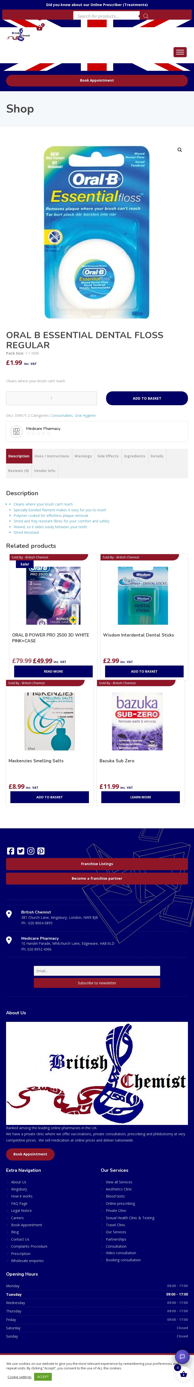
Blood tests (115, 1196)
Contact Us (20, 1239)
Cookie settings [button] (20, 1377)
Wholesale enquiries (27, 1260)
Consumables (62, 415)
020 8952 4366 (39, 949)
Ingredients (134, 456)
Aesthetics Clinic (119, 1189)
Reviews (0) (18, 470)
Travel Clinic (115, 1224)
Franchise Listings (97, 864)
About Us (18, 1182)
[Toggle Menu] (180, 52)
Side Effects (108, 456)
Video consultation (121, 1252)
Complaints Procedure (29, 1246)
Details (157, 456)
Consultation (116, 1246)
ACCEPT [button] (43, 1376)
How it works (22, 1196)
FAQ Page (19, 1203)
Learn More (140, 797)
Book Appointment (97, 80)
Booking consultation (123, 1259)
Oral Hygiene (85, 415)
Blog (15, 1232)
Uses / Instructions (52, 456)
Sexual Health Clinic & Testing (130, 1217)
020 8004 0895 (40, 923)
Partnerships (116, 1239)
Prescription (21, 1253)
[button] (179, 149)
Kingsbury (19, 1189)
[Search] (146, 16)
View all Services (119, 1182)
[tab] (18, 456)
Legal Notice (21, 1210)
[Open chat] (182, 1356)
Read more (53, 671)
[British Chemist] (18, 34)
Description (18, 456)
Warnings (83, 456)
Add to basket (147, 398)
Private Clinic (116, 1210)
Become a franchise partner (97, 878)
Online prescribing (120, 1203)
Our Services (116, 1232)
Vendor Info (44, 470)
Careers (17, 1217)
